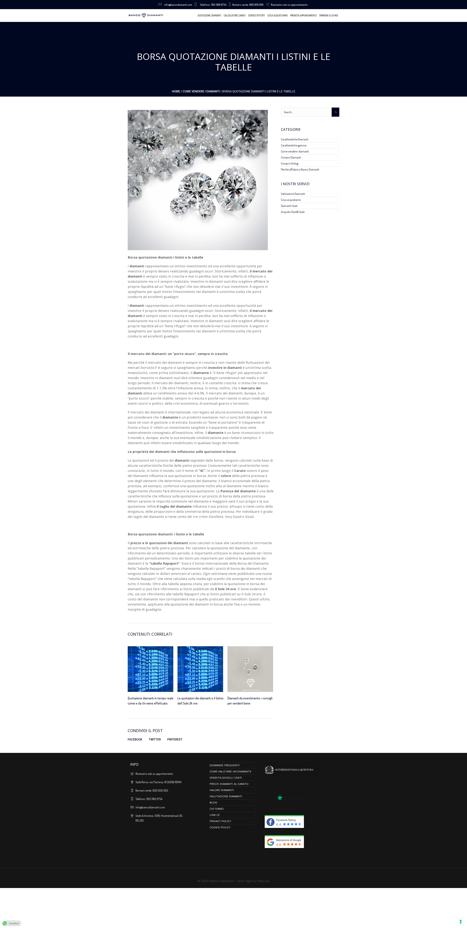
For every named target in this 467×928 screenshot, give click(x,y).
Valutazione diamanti (226, 796)
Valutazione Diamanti (293, 194)
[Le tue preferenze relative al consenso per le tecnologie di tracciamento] (460, 921)
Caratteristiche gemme (293, 145)
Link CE (215, 815)
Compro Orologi (289, 163)
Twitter (155, 739)
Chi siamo (217, 808)
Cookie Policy (220, 827)
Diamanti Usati (289, 206)
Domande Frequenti (225, 765)
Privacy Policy (220, 821)
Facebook (135, 739)
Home (176, 91)
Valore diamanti (222, 790)
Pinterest (174, 739)
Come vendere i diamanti (201, 91)
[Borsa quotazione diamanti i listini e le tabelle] (198, 179)
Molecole (263, 881)
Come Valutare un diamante (230, 771)
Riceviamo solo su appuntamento (289, 4)
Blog (213, 802)
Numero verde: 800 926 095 (248, 4)
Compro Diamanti (291, 157)
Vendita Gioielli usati (226, 777)
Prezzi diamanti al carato (229, 784)
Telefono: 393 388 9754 (213, 4)
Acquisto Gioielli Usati (293, 212)
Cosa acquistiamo (291, 200)
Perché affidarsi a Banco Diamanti (300, 169)
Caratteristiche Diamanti (294, 139)
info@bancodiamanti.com (178, 4)
